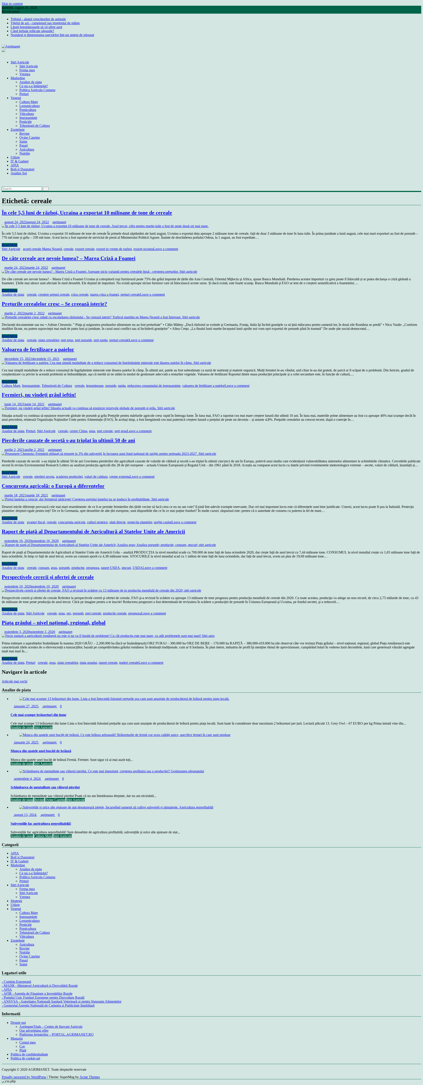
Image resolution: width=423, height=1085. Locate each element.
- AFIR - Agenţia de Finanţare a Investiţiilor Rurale (37, 993)
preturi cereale (130, 294)
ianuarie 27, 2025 (26, 706)
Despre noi (18, 1022)
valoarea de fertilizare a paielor (203, 386)
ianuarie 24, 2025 (26, 742)
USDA (138, 568)
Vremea (24, 74)
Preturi (24, 94)
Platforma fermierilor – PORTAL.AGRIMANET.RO (56, 1034)
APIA (15, 165)
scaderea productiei (69, 476)
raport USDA (110, 568)
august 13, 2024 (25, 815)
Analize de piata (30, 82)
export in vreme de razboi (114, 249)
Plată (22, 1050)
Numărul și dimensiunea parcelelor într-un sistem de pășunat (52, 35)
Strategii (16, 901)
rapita (122, 386)
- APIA (7, 989)
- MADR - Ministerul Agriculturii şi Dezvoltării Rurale (40, 985)
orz (69, 613)
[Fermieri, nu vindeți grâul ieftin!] (88, 408)
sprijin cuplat (163, 522)
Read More (9, 245)
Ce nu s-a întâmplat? (33, 86)
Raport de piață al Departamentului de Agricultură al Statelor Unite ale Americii (93, 531)
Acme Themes (90, 1077)
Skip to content (12, 4)
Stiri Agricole (20, 62)
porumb (110, 386)
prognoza (92, 568)
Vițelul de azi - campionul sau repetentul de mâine (45, 23)
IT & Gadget (19, 161)
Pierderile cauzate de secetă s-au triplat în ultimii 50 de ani (68, 440)
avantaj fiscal (36, 522)
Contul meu (27, 1042)
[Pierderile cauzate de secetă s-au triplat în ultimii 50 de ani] (109, 454)
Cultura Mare (28, 102)
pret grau (67, 340)
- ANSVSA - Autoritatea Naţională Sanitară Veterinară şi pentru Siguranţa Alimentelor (61, 1001)
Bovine (24, 133)
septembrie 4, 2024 (27, 779)
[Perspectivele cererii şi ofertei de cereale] (101, 590)
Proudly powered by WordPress (24, 1077)
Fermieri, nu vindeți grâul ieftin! (39, 395)
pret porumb (83, 340)
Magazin (17, 1038)
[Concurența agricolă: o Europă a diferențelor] (85, 499)
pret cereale (105, 431)
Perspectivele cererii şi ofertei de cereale (48, 577)
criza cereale (79, 294)
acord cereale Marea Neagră (42, 249)
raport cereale (108, 662)
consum (43, 568)
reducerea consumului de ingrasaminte (153, 386)
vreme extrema (119, 476)
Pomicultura (27, 110)
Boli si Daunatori (22, 169)
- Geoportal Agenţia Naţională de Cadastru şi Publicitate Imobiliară (48, 1005)
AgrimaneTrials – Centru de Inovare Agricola (50, 1026)
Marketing (18, 78)
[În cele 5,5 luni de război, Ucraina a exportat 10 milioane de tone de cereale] (105, 226)
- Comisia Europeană (16, 982)
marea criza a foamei (104, 294)
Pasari (23, 145)
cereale (68, 249)
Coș (22, 1046)
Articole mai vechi (14, 681)
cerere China (78, 431)
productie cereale (114, 613)
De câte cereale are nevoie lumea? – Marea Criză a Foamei (68, 258)
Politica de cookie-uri (25, 1058)
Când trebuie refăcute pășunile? (32, 31)
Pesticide (25, 122)
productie (77, 568)
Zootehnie (18, 129)
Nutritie (24, 153)
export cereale (85, 249)
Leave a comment (165, 249)
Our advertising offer (33, 1030)
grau (92, 431)
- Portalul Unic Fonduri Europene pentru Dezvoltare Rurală (43, 997)
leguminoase (95, 386)
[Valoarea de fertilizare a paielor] (106, 363)
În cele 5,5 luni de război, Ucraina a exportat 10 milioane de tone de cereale (87, 213)
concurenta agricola (71, 522)
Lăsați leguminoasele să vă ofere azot (36, 27)
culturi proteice (97, 522)
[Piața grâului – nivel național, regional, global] (108, 636)
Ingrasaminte (28, 118)
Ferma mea (27, 70)
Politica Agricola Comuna (37, 90)
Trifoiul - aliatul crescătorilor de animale (38, 19)
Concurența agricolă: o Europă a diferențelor (53, 486)
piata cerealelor (48, 340)
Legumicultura (29, 106)
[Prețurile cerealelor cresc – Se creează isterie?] (101, 317)
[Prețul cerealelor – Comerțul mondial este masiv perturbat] (3, 181)
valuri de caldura (96, 476)
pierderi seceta (44, 476)
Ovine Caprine (29, 137)
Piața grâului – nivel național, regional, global (54, 623)
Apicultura (26, 149)
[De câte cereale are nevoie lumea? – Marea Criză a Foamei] (99, 271)
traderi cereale (129, 662)
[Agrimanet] (3, 55)
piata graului (88, 662)
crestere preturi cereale (53, 294)
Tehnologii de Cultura (34, 125)
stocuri (126, 568)
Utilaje (15, 157)
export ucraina (143, 249)
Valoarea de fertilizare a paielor (38, 349)
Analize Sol (19, 173)
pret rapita (101, 340)
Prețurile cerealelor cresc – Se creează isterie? (54, 304)
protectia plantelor (139, 522)
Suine (23, 141)
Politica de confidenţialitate (29, 1054)
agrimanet (59, 222)
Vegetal (16, 98)
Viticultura (26, 114)
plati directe (117, 522)
